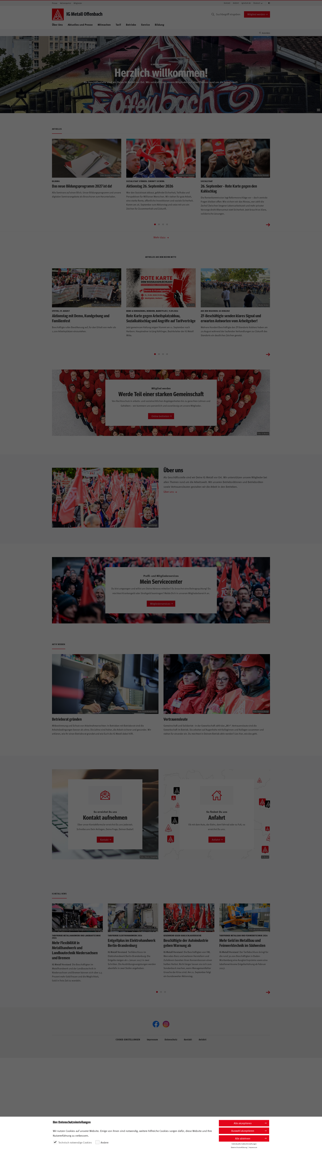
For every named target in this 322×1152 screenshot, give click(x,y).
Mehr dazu (159, 237)
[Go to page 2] (159, 224)
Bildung (159, 24)
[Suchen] (213, 14)
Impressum (152, 1039)
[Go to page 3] (163, 224)
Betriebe (131, 24)
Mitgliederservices (160, 603)
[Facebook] (156, 1024)
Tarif (118, 24)
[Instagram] (166, 1024)
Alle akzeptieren (243, 1123)
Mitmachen (104, 24)
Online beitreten (160, 416)
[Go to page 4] (167, 224)
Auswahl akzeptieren (242, 1130)
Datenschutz (171, 1039)
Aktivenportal (65, 3)
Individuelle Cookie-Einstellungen (244, 1144)
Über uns (169, 491)
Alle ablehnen (242, 1138)
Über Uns (57, 24)
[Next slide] (268, 224)
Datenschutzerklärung (239, 1147)
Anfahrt (236, 3)
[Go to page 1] (155, 224)
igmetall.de (246, 3)
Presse (54, 3)
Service (145, 24)
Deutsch (256, 3)
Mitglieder (78, 3)
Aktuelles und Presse (80, 24)
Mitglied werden (256, 14)
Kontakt (227, 3)
